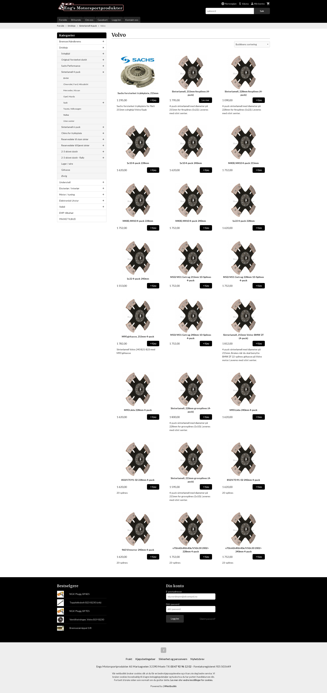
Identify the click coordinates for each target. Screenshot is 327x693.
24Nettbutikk (170, 686)
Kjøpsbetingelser (145, 659)
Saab (65, 102)
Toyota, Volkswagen (72, 108)
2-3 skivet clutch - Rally (72, 157)
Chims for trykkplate (71, 133)
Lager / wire (67, 163)
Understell (65, 182)
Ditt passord (172, 604)
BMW (66, 78)
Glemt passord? (207, 618)
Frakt (129, 659)
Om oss (89, 19)
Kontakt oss (131, 19)
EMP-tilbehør (66, 212)
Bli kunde (76, 19)
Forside (63, 19)
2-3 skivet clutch (69, 151)
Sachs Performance (70, 65)
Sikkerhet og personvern (173, 659)
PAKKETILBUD (67, 219)
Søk (262, 11)
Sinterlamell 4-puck (70, 72)
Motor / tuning (67, 194)
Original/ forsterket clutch (74, 59)
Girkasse (65, 170)
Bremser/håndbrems (70, 41)
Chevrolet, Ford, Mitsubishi (75, 84)
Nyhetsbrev (197, 659)
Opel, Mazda (69, 96)
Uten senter (68, 121)
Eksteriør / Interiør (69, 188)
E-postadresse (174, 591)
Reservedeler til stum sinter (74, 139)
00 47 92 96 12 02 (180, 666)
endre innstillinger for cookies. (198, 680)
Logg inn (116, 19)
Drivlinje (63, 47)
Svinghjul (65, 53)
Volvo (66, 115)
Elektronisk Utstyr (69, 200)
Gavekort (103, 19)
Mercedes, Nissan (71, 90)
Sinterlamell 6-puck (70, 127)
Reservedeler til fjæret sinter (75, 145)
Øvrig (64, 176)
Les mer (174, 680)
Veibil (62, 206)
